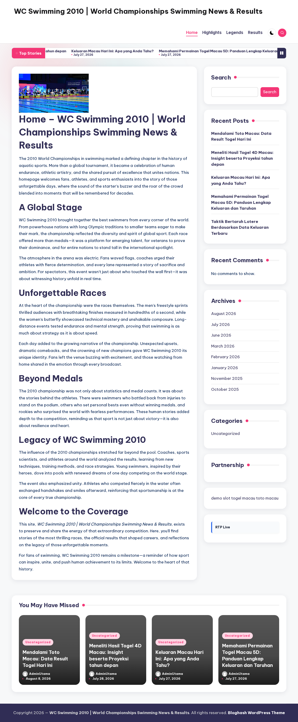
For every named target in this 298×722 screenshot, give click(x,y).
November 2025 (227, 378)
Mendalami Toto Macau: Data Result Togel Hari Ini (241, 136)
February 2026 (225, 356)
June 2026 (221, 335)
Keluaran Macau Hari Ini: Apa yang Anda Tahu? (98, 51)
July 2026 (220, 324)
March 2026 (222, 346)
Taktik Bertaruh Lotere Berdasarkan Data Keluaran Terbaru (240, 227)
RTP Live (222, 527)
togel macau (243, 498)
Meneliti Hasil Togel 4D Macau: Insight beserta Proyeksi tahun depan (242, 158)
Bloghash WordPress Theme (256, 712)
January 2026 (224, 367)
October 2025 (225, 389)
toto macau (267, 498)
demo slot (220, 498)
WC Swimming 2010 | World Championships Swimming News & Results (138, 11)
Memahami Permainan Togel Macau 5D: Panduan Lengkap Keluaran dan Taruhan (216, 51)
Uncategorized (225, 433)
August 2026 (223, 313)
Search (221, 77)
